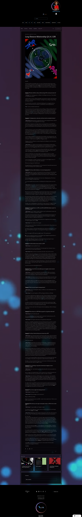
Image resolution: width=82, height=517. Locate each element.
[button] (56, 13)
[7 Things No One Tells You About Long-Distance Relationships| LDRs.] (27, 461)
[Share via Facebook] (25, 448)
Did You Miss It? (38, 466)
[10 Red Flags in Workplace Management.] (55, 461)
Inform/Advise (35, 28)
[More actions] (56, 34)
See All (60, 456)
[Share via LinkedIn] (29, 448)
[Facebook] (43, 491)
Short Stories (25, 28)
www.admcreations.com (41, 498)
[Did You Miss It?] (41, 461)
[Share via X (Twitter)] (27, 448)
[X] (41, 491)
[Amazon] (36, 491)
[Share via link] (31, 448)
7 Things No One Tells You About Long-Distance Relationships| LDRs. (26, 467)
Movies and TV (40, 28)
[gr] (45, 491)
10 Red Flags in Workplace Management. (54, 467)
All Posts (22, 28)
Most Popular (30, 28)
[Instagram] (39, 491)
